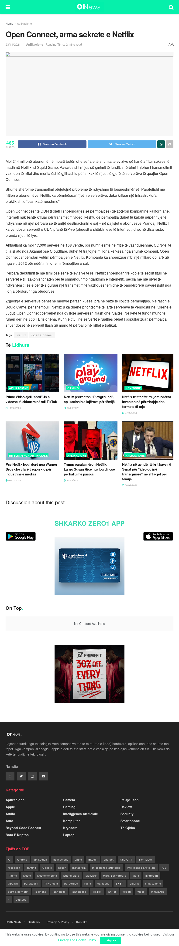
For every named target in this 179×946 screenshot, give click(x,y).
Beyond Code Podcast (23, 827)
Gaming (73, 388)
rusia (87, 883)
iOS (164, 867)
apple (78, 859)
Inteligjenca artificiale (106, 867)
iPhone (12, 875)
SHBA (120, 883)
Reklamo (34, 922)
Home (9, 23)
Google (47, 867)
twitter (112, 891)
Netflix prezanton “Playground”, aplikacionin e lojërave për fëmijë (89, 399)
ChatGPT (126, 859)
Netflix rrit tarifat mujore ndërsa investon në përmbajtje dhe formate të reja (146, 401)
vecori (127, 891)
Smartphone (130, 820)
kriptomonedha (47, 875)
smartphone (153, 883)
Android (22, 859)
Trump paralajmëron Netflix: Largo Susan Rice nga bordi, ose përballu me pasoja (89, 469)
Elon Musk (146, 859)
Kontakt (81, 922)
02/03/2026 (14, 480)
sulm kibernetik (18, 891)
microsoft (151, 875)
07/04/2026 (72, 408)
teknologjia (79, 891)
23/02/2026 (72, 480)
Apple (10, 806)
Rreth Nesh (13, 922)
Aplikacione (24, 23)
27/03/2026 (131, 412)
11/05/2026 (14, 408)
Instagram (79, 867)
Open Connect (42, 335)
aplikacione (61, 859)
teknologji (59, 891)
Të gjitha (127, 827)
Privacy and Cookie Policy (77, 940)
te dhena (40, 891)
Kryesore (133, 388)
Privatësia (51, 883)
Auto (9, 820)
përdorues (71, 883)
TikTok (97, 891)
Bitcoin (92, 859)
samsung (103, 883)
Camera (69, 799)
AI (9, 859)
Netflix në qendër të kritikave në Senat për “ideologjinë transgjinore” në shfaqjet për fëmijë (146, 471)
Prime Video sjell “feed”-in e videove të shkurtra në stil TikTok (31, 399)
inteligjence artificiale (141, 867)
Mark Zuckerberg (114, 875)
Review (126, 806)
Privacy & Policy (58, 922)
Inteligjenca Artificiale (28, 455)
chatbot (109, 859)
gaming (31, 867)
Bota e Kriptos (17, 834)
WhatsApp (158, 891)
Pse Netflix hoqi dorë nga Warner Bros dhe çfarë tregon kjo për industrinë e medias (31, 469)
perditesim (31, 883)
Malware (91, 875)
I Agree (111, 940)
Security (127, 813)
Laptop (69, 834)
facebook (14, 867)
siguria (134, 883)
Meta (136, 875)
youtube (21, 899)
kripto (27, 875)
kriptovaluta (71, 875)
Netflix (21, 335)
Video (141, 891)
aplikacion (40, 859)
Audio (10, 813)
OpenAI (13, 883)
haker (62, 867)
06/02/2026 (131, 485)
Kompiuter (71, 820)
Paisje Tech (129, 799)
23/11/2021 (13, 44)
